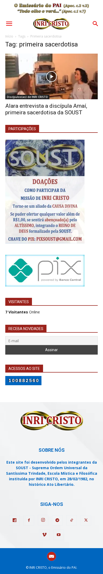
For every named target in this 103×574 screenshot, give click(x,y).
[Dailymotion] (14, 520)
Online (22, 311)
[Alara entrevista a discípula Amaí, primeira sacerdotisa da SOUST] (51, 76)
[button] (9, 24)
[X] (86, 520)
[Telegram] (57, 520)
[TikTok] (71, 520)
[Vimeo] (44, 535)
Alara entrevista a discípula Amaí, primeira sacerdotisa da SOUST (46, 109)
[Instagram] (43, 520)
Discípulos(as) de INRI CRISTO (27, 97)
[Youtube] (58, 535)
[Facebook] (29, 520)
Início (9, 36)
